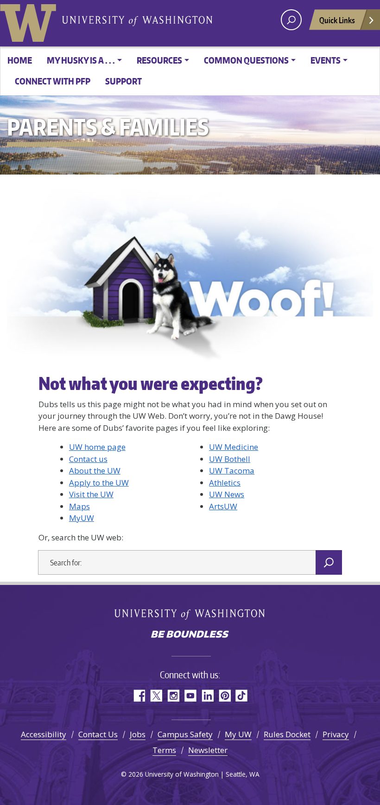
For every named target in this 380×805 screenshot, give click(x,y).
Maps (79, 506)
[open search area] (291, 19)
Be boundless (190, 635)
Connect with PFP (52, 81)
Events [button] (325, 60)
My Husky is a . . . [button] (81, 60)
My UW (238, 734)
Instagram (173, 695)
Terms (164, 750)
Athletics (225, 482)
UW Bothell (229, 459)
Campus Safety (185, 734)
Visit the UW (91, 494)
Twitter (156, 695)
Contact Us (98, 734)
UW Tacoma (231, 470)
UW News (226, 494)
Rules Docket (287, 734)
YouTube (190, 695)
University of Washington (30, 21)
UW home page (97, 446)
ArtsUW (223, 506)
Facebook (139, 695)
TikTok (241, 695)
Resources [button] (159, 60)
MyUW (81, 518)
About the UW (94, 470)
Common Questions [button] (246, 60)
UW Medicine (233, 446)
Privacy (336, 734)
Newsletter (208, 750)
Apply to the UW (99, 482)
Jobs (138, 734)
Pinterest (224, 695)
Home (19, 60)
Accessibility (43, 734)
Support (123, 81)
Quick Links (337, 20)
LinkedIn (207, 695)
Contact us (88, 459)
